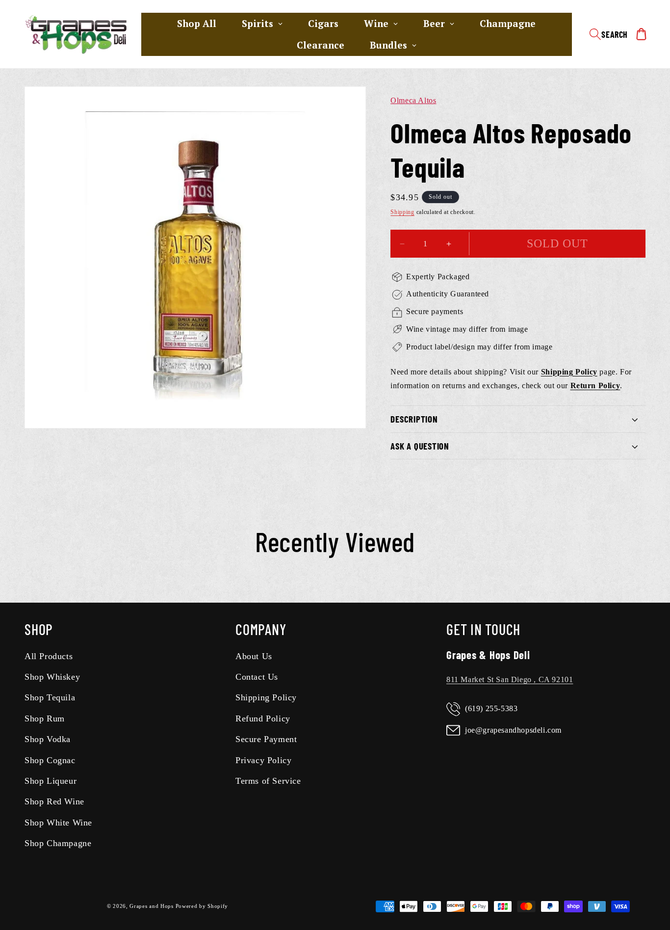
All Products (49, 656)
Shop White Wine (58, 822)
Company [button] (260, 629)
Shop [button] (39, 629)
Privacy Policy (263, 760)
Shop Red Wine (54, 802)
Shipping (402, 212)
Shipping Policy (266, 698)
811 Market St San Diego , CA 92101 (509, 679)
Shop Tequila (50, 698)
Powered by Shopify (202, 906)
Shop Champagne (58, 844)
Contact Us (256, 677)
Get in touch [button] (483, 629)
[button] (608, 34)
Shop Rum (45, 718)
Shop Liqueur (51, 781)
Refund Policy (262, 718)
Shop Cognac (50, 760)
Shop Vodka (48, 739)
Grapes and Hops (152, 906)
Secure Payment (266, 739)
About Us (253, 656)
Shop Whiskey (52, 677)
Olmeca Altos (413, 100)
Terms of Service (268, 781)
